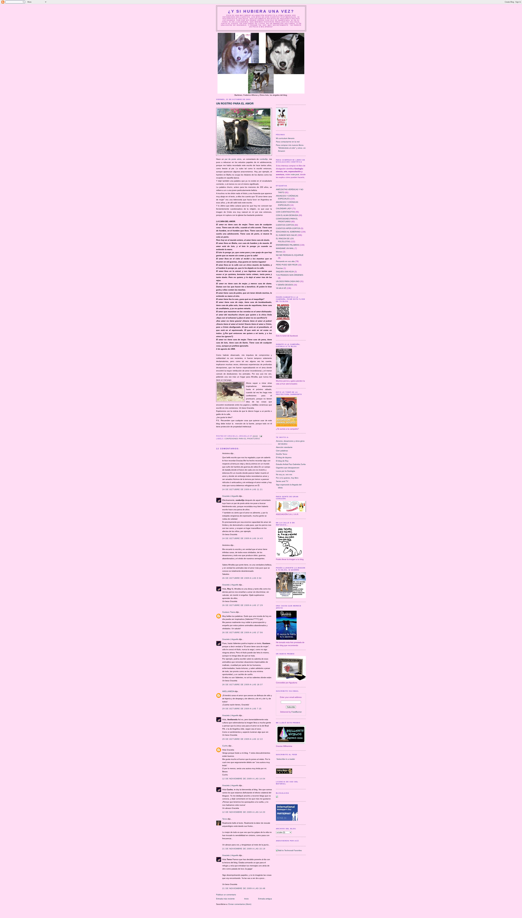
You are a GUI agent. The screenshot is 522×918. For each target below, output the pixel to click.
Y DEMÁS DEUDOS (284, 285)
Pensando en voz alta (285, 261)
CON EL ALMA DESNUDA (287, 215)
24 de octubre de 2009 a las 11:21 (242, 489)
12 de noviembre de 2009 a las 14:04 (243, 779)
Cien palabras (282, 451)
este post (295, 174)
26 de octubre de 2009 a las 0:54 (242, 578)
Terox (224, 819)
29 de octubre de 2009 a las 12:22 (242, 739)
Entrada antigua (265, 899)
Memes (279, 252)
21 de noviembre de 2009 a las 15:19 (243, 849)
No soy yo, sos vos (284, 474)
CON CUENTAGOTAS (285, 212)
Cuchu (225, 746)
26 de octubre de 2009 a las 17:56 (242, 632)
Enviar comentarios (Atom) (239, 904)
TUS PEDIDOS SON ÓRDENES (289, 275)
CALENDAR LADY (284, 208)
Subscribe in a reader (285, 759)
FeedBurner (296, 712)
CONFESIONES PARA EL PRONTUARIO (242, 439)
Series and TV (282, 481)
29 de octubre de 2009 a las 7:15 (242, 709)
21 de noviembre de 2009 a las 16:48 (243, 888)
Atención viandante (284, 447)
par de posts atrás (233, 159)
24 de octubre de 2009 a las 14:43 (242, 538)
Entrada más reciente (225, 899)
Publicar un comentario (226, 895)
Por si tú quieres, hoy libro (287, 478)
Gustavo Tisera (228, 612)
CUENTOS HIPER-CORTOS (288, 228)
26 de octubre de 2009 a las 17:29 (242, 605)
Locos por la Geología (285, 471)
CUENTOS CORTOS (285, 225)
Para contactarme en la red (287, 142)
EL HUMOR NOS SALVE (286, 235)
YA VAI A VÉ (281, 288)
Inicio (246, 899)
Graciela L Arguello (230, 496)
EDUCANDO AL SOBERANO (288, 232)
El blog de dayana (283, 457)
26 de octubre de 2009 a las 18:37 (242, 684)
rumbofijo (264, 159)
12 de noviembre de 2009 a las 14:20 (243, 812)
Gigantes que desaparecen (287, 468)
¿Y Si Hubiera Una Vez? (261, 11)
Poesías (279, 268)
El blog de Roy (282, 461)
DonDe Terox (281, 454)
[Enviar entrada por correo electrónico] (260, 436)
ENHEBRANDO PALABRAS (287, 245)
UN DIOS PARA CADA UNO (287, 281)
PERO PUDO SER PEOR (286, 265)
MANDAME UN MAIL (285, 248)
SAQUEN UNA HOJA (285, 271)
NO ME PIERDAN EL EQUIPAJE (289, 255)
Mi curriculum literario (285, 138)
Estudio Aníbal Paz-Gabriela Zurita (291, 464)
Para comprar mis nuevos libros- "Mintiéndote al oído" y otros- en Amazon (291, 148)
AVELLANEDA (228, 691)
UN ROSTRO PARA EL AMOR (235, 103)
